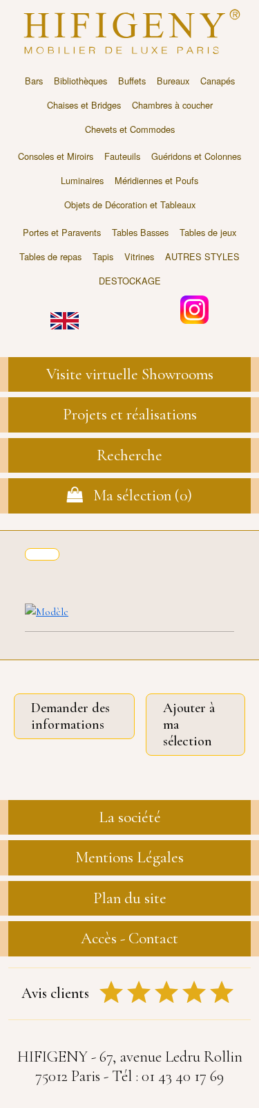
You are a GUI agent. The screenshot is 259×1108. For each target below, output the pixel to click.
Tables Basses (140, 232)
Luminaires (82, 180)
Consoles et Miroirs (55, 156)
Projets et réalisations (130, 414)
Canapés (217, 80)
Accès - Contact (129, 938)
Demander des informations (70, 716)
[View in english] (64, 311)
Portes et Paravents (62, 232)
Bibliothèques (80, 80)
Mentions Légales (129, 857)
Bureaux (173, 80)
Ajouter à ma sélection (189, 725)
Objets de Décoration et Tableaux (129, 204)
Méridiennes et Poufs (156, 180)
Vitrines (139, 256)
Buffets (132, 80)
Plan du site (129, 898)
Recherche (129, 455)
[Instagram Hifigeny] (194, 308)
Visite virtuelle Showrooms (129, 374)
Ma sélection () (137, 495)
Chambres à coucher (172, 104)
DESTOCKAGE (130, 280)
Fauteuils (122, 156)
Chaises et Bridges (84, 104)
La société (130, 817)
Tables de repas (50, 256)
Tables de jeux (208, 232)
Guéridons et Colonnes (196, 156)
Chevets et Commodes (130, 129)
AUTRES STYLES (202, 256)
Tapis (103, 256)
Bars (34, 80)
